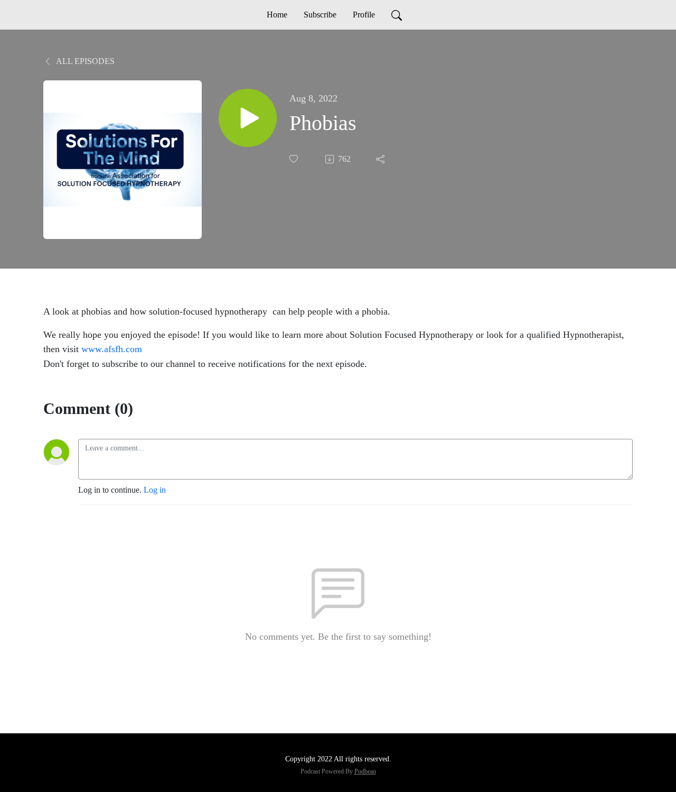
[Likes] (294, 158)
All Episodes (84, 61)
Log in (155, 489)
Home (277, 14)
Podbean (365, 771)
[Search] (396, 14)
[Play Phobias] (248, 118)
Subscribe (320, 14)
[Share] (381, 159)
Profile (364, 14)
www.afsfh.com (111, 349)
